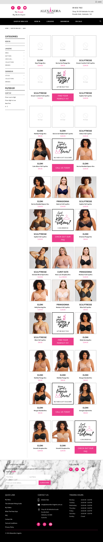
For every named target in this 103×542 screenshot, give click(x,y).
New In (37, 21)
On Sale (78, 21)
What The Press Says (11, 511)
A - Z (6, 107)
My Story (8, 500)
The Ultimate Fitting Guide (13, 504)
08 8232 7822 (77, 8)
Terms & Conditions (11, 523)
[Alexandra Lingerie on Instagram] (19, 8)
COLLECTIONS (9, 62)
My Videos (8, 507)
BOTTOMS (8, 56)
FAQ (6, 515)
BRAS (6, 53)
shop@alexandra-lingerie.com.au (51, 505)
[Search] (100, 21)
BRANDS (7, 65)
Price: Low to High (10, 97)
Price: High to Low (10, 100)
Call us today (63, 167)
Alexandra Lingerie (15, 533)
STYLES (7, 76)
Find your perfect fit (63, 97)
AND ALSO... (8, 59)
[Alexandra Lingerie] (50, 11)
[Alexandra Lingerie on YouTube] (25, 8)
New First (8, 103)
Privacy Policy (9, 527)
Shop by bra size (21, 21)
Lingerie (50, 21)
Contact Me (8, 519)
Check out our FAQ (63, 238)
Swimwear (64, 21)
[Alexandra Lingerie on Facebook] (13, 8)
